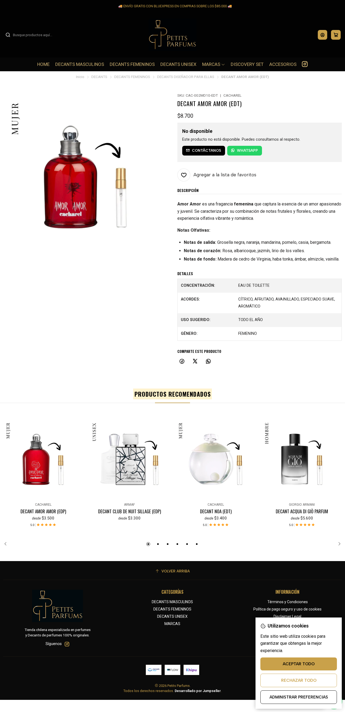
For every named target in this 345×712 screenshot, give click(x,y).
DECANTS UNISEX (172, 616)
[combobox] (33, 34)
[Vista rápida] (6, 458)
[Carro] (336, 34)
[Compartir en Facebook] (182, 361)
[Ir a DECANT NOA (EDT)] (216, 459)
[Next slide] (338, 544)
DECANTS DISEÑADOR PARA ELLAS (185, 77)
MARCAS (172, 624)
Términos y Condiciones (287, 602)
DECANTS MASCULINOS (172, 602)
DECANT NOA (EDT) (216, 511)
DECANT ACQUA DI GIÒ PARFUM (302, 511)
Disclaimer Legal (287, 616)
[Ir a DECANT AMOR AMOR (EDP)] (43, 459)
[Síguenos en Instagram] (304, 64)
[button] (148, 544)
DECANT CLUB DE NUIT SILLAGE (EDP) (129, 511)
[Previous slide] (7, 544)
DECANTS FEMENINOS (132, 77)
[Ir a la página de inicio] (173, 35)
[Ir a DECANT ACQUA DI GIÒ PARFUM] (302, 459)
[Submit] (7, 34)
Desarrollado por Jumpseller (198, 691)
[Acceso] (322, 34)
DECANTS (99, 77)
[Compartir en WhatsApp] (208, 361)
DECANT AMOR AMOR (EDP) (43, 511)
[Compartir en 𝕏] (195, 361)
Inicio (80, 77)
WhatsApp (247, 150)
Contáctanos (206, 150)
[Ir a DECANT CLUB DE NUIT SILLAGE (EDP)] (129, 459)
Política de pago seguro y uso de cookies (287, 609)
